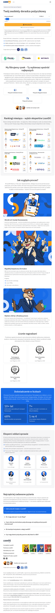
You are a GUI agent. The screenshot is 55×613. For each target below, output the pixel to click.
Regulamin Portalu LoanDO (10, 555)
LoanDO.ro (25, 553)
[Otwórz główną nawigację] (50, 2)
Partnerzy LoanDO (8, 547)
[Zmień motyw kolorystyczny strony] (13, 2)
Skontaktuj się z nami (8, 550)
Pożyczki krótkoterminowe (15, 92)
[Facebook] (4, 559)
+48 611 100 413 (28, 580)
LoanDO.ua (40, 553)
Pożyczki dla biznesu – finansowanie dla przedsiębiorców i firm (36, 153)
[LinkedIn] (6, 559)
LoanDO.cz (33, 553)
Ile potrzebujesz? (8, 16)
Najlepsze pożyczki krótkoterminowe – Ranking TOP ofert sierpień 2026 (39, 130)
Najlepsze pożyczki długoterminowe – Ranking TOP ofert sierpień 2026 (14, 130)
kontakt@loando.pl (14, 580)
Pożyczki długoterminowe (40, 92)
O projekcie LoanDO (8, 545)
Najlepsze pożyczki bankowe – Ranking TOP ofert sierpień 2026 (13, 153)
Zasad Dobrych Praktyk (16, 595)
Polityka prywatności (8, 553)
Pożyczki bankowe (27, 101)
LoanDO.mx (48, 553)
